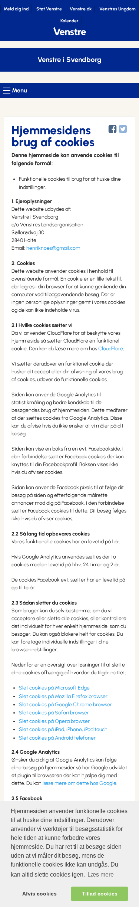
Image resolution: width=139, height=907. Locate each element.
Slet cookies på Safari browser (54, 713)
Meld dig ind (16, 9)
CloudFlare (110, 349)
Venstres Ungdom (117, 9)
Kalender (69, 20)
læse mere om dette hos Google (79, 783)
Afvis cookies (39, 894)
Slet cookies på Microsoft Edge (54, 688)
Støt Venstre (49, 9)
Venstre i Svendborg (69, 60)
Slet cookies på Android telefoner (57, 738)
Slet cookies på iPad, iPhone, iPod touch (63, 729)
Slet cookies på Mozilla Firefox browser (63, 696)
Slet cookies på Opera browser (54, 721)
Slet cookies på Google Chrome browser (65, 704)
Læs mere (100, 874)
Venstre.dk (81, 9)
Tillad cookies (100, 894)
